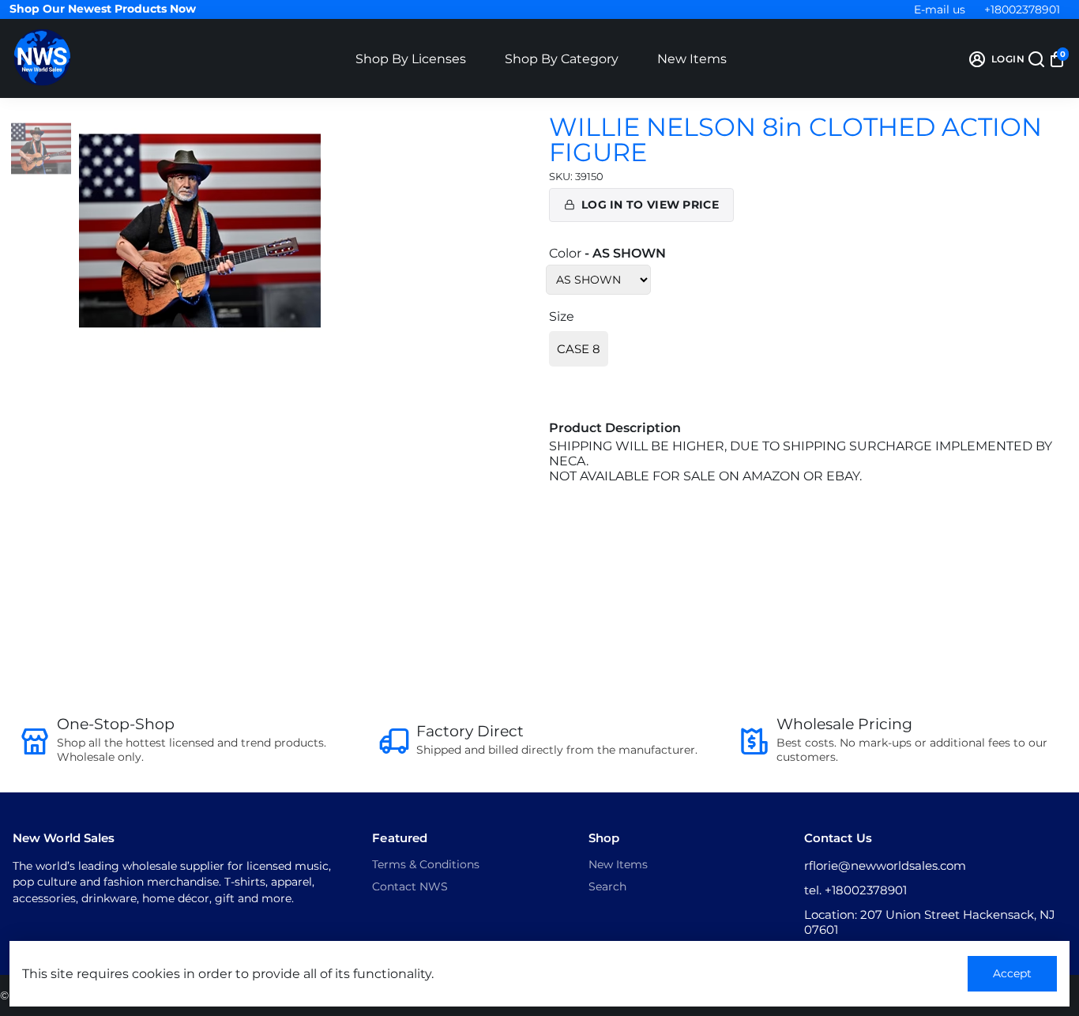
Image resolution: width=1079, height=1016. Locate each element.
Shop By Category (561, 58)
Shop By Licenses (410, 58)
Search (607, 886)
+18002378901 (1022, 9)
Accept (1012, 973)
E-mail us (939, 9)
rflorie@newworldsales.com (885, 865)
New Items (692, 58)
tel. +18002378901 (855, 889)
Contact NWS (410, 886)
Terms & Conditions (425, 864)
